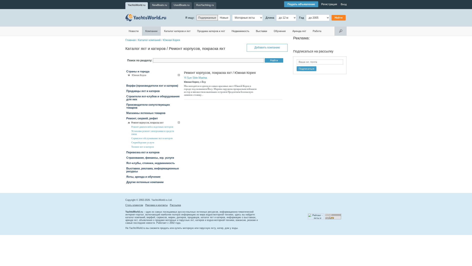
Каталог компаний (149, 40)
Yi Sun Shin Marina (195, 77)
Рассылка (175, 205)
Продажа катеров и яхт (211, 31)
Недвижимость (240, 31)
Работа (317, 31)
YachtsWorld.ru (136, 5)
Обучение (280, 31)
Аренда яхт (299, 31)
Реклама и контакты (156, 205)
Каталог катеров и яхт (177, 31)
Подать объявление (301, 4)
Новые (224, 17)
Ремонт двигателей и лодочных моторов (152, 126)
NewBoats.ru (159, 5)
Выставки (261, 31)
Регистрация (329, 4)
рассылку (326, 51)
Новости (134, 31)
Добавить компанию (267, 47)
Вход (344, 4)
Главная (130, 40)
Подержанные (207, 17)
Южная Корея (171, 40)
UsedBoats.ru (182, 5)
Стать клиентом (134, 205)
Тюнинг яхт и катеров (142, 146)
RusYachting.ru (205, 5)
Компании (151, 31)
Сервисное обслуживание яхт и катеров (152, 138)
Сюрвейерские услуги (142, 142)
